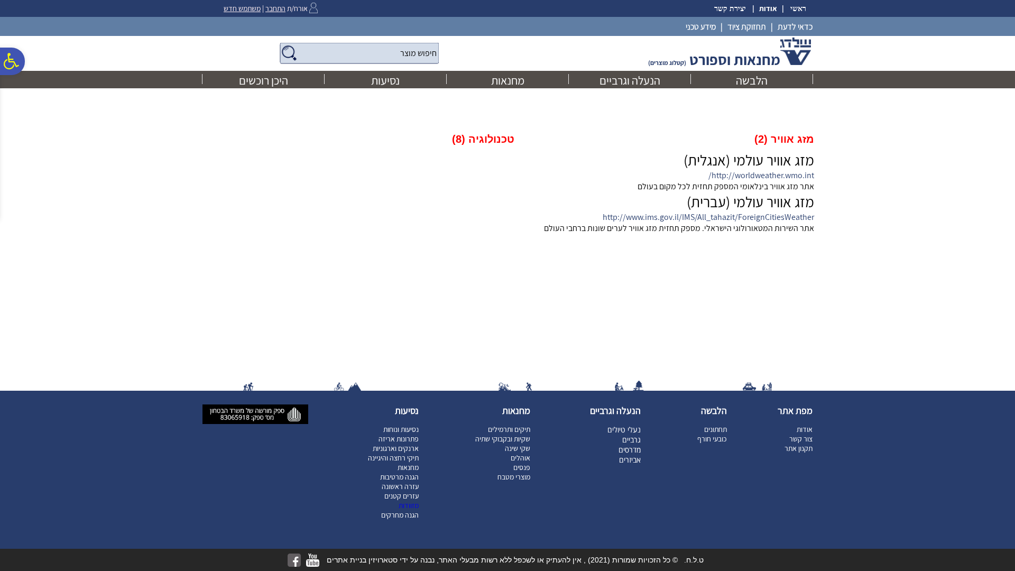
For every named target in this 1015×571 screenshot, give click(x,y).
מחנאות (507, 80)
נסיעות (385, 80)
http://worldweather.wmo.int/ (761, 175)
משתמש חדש (242, 8)
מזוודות (409, 505)
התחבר (275, 8)
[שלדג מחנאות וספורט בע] (795, 63)
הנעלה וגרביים (629, 80)
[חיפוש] (359, 53)
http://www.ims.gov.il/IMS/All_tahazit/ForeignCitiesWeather (708, 217)
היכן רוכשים (263, 80)
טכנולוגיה (483, 139)
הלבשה (752, 80)
